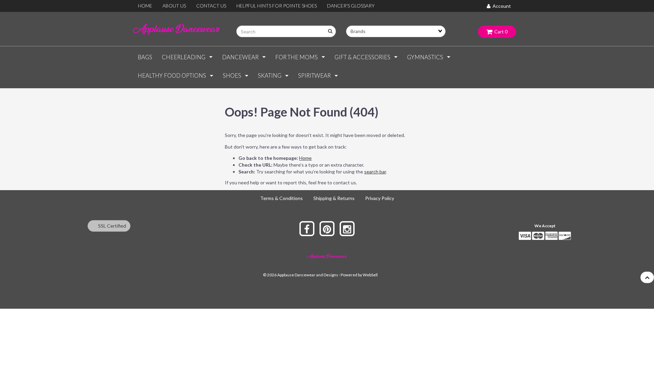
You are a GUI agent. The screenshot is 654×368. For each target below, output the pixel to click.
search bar (375, 171)
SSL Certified (110, 226)
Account (500, 6)
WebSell (370, 274)
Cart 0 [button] (500, 31)
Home (305, 158)
